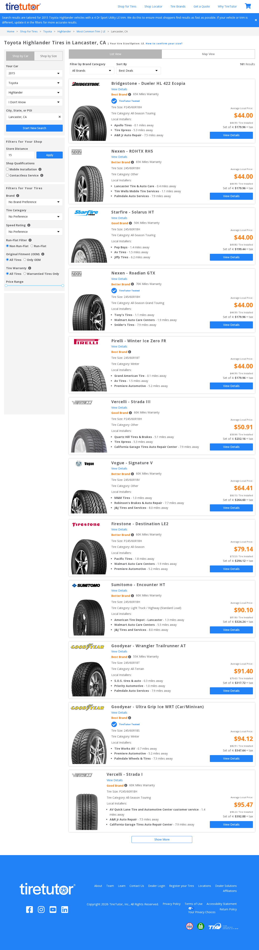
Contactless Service (24, 175)
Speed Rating (16, 225)
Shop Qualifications (20, 163)
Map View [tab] (208, 54)
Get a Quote (202, 6)
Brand (10, 196)
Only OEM (34, 260)
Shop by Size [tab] (48, 56)
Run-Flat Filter (16, 240)
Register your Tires (181, 886)
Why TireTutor (227, 6)
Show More (162, 839)
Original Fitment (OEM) (23, 254)
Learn (121, 886)
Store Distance (29, 152)
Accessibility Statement (222, 904)
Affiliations (230, 891)
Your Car (12, 66)
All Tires (15, 260)
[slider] (6, 285)
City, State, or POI (19, 110)
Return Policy (228, 909)
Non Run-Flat (19, 246)
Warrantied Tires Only (43, 274)
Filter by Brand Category (87, 64)
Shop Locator (153, 6)
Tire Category (16, 210)
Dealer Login (156, 886)
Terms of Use (194, 904)
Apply (49, 155)
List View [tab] (115, 54)
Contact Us (137, 886)
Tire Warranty (16, 268)
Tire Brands (178, 6)
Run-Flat (40, 246)
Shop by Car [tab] (20, 56)
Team (110, 886)
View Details (119, 89)
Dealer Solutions (226, 886)
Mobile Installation (24, 169)
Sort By (121, 64)
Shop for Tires (127, 6)
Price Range (14, 282)
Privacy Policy (171, 904)
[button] (177, 926)
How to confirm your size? (164, 43)
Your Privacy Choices (201, 912)
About (98, 886)
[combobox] (34, 117)
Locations (204, 886)
